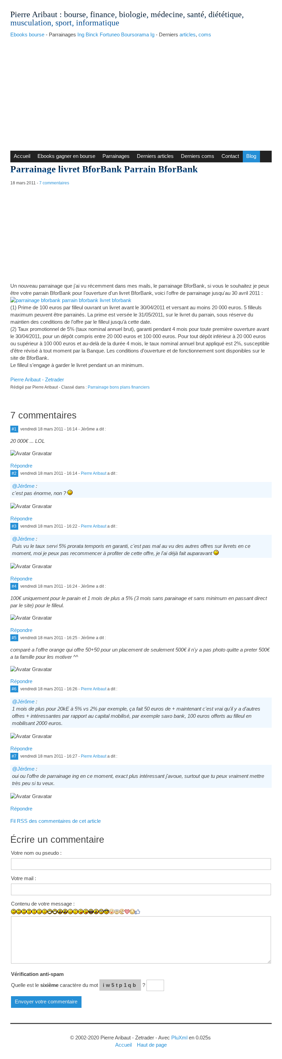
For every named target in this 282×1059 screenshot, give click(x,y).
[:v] (121, 911)
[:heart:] (127, 911)
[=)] (23, 911)
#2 (14, 473)
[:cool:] (106, 911)
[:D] (49, 911)
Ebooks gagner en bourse (66, 156)
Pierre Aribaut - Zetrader (37, 379)
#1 (14, 429)
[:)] (13, 911)
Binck (92, 34)
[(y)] (137, 911)
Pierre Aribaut (33, 14)
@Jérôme (23, 486)
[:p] (85, 911)
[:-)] (18, 911)
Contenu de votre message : (43, 904)
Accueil (22, 156)
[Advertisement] (141, 92)
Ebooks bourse (27, 34)
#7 (14, 756)
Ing (80, 34)
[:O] (65, 911)
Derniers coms (197, 156)
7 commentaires (54, 183)
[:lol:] (91, 911)
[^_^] (132, 911)
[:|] (29, 911)
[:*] (111, 911)
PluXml (179, 1037)
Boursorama (135, 34)
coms (204, 34)
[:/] (75, 911)
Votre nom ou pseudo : (36, 853)
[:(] (39, 911)
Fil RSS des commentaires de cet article (55, 821)
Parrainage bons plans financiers (119, 387)
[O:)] (116, 911)
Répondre (21, 466)
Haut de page (152, 1045)
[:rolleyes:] (101, 911)
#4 (14, 586)
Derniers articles (155, 156)
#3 (14, 526)
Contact (230, 156)
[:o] (60, 911)
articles (188, 34)
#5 (14, 637)
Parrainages (116, 156)
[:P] (80, 911)
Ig (152, 34)
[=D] (54, 911)
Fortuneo (110, 34)
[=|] (34, 911)
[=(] (44, 911)
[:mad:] (96, 911)
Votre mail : (23, 878)
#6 (14, 689)
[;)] (70, 911)
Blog (251, 156)
